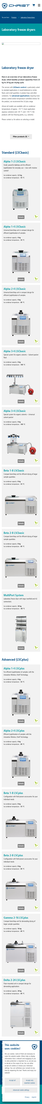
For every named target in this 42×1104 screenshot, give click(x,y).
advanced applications (21, 96)
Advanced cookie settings (21, 1090)
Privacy (27, 1097)
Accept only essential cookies (29, 1081)
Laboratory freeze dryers (28, 17)
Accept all (12, 1080)
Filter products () (20, 136)
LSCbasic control (19, 87)
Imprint (34, 1097)
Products (13, 17)
